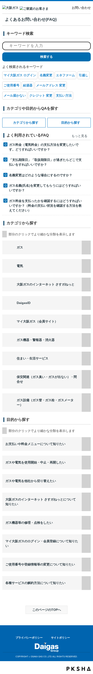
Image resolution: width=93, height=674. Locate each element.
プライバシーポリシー (29, 637)
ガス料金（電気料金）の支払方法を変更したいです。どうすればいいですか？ (44, 147)
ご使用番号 (11, 85)
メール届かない (15, 95)
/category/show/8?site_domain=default (86, 247)
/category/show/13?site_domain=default (86, 340)
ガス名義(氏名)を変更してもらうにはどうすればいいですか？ (45, 188)
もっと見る (79, 136)
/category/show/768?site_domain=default (86, 583)
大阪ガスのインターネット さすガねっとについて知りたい (40, 502)
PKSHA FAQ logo (79, 669)
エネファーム (65, 75)
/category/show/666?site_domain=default (86, 444)
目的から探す (70, 122)
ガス (20, 247)
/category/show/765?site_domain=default (86, 523)
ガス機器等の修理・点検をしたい (29, 522)
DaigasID (23, 303)
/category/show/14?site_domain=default (86, 321)
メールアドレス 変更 (50, 85)
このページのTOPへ (46, 609)
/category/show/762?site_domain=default (86, 462)
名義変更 (46, 75)
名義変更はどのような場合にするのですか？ (40, 175)
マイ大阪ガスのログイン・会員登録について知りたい (41, 543)
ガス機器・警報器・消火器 (36, 340)
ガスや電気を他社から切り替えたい (30, 481)
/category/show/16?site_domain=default (86, 379)
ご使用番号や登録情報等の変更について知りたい (40, 564)
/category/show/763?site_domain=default (86, 481)
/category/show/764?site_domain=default (86, 502)
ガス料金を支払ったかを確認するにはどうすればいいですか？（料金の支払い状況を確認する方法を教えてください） (45, 205)
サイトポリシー (60, 637)
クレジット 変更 (40, 95)
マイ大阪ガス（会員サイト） (37, 321)
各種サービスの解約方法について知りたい (35, 583)
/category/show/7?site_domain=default (86, 266)
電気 (20, 266)
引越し (83, 75)
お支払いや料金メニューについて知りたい (35, 444)
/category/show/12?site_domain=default (86, 402)
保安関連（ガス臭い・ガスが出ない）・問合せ (47, 379)
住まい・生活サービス (32, 358)
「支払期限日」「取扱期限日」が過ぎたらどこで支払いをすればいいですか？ (45, 162)
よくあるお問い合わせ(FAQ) (31, 19)
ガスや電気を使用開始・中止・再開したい (35, 462)
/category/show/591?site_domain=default (86, 284)
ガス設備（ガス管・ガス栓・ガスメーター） (45, 402)
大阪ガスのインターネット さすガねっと (45, 284)
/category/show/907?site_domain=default (86, 303)
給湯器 (28, 85)
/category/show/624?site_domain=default (86, 358)
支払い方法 (64, 95)
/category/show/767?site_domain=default (86, 564)
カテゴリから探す (25, 122)
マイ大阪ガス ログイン (20, 75)
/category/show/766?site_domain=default (86, 543)
